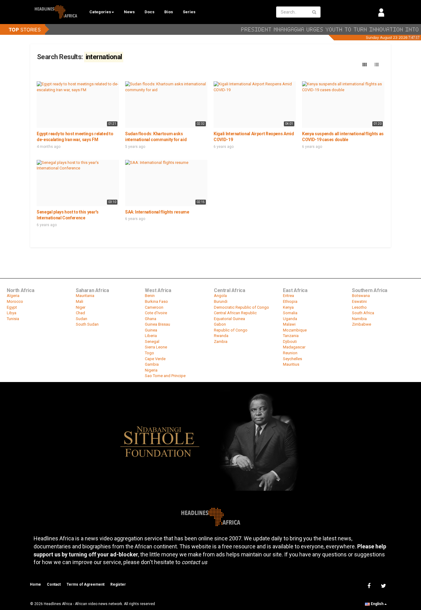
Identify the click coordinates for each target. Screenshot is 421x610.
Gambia (152, 364)
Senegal (152, 341)
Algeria (13, 295)
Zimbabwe (361, 324)
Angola (220, 295)
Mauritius (291, 364)
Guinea (151, 330)
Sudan (81, 318)
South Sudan (87, 324)
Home (35, 584)
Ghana (150, 318)
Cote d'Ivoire (156, 313)
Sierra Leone (156, 347)
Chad (80, 313)
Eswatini (359, 301)
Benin (150, 295)
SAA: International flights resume (157, 211)
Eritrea (288, 295)
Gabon (220, 324)
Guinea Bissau (157, 324)
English (377, 604)
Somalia (290, 313)
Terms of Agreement (85, 584)
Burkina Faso (156, 301)
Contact (54, 584)
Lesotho (359, 307)
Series (189, 12)
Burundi (220, 301)
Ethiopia (290, 301)
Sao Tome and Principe (165, 375)
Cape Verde (155, 358)
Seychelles (292, 358)
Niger (80, 307)
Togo (149, 353)
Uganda (290, 318)
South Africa (363, 313)
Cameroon (154, 307)
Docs (149, 12)
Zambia (220, 341)
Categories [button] (100, 12)
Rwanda (221, 335)
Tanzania (291, 335)
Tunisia (13, 318)
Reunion (290, 353)
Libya (11, 313)
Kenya (288, 307)
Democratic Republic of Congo (241, 307)
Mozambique (295, 330)
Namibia (359, 318)
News (129, 12)
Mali (79, 301)
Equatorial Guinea (229, 318)
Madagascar (294, 347)
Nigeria (151, 370)
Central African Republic (235, 313)
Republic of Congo (230, 330)
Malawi (289, 324)
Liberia (151, 335)
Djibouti (290, 341)
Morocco (15, 301)
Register (118, 584)
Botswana (361, 295)
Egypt (12, 307)
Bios (168, 12)
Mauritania (85, 295)
